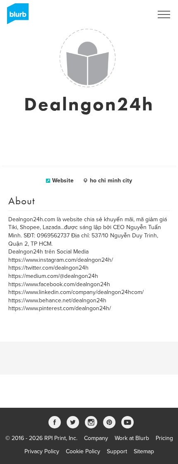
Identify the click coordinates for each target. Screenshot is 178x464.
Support (117, 451)
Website (63, 180)
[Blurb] (15, 16)
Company (96, 438)
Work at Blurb (132, 438)
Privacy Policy (41, 451)
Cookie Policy (83, 451)
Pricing (164, 438)
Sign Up (132, 14)
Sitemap (144, 451)
